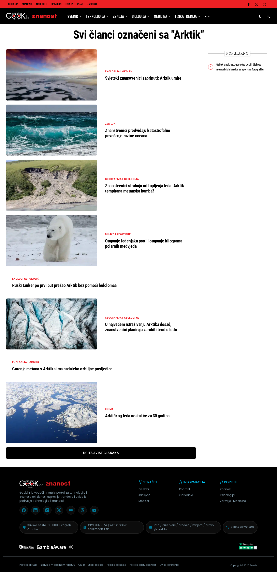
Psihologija (227, 495)
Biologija (139, 16)
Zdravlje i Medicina (233, 501)
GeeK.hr (13, 4)
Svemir (73, 16)
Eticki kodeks (95, 565)
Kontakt (184, 489)
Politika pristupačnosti (143, 565)
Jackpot (92, 4)
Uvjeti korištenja (169, 565)
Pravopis (56, 4)
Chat (80, 4)
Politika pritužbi (28, 565)
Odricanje (186, 495)
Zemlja (118, 16)
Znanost (27, 4)
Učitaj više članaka (101, 453)
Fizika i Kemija (186, 16)
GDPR (81, 565)
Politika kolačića (116, 565)
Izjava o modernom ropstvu (58, 565)
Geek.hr (143, 489)
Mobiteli (41, 4)
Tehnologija (95, 16)
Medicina (160, 16)
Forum (69, 4)
